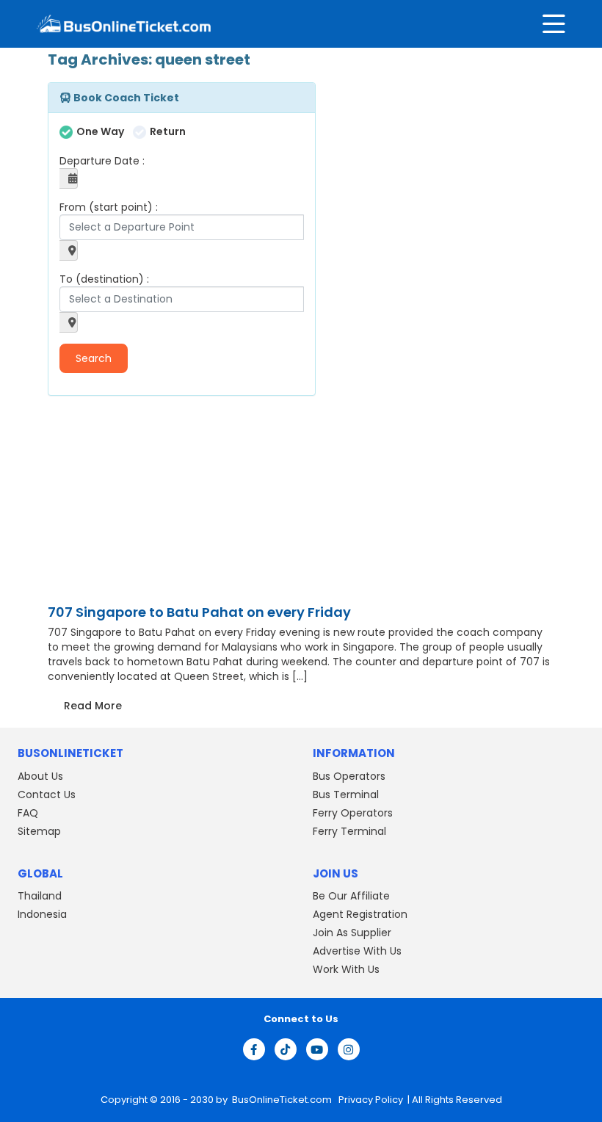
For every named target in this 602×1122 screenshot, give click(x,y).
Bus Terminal (346, 794)
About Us (40, 776)
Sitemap (39, 831)
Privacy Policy (369, 1100)
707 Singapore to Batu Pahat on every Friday (199, 612)
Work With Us (346, 969)
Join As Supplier (352, 932)
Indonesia (42, 914)
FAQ (28, 813)
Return (168, 131)
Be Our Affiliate (351, 895)
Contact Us (47, 794)
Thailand (40, 895)
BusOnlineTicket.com (283, 1100)
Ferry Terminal (349, 831)
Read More (93, 705)
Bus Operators (349, 776)
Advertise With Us (357, 951)
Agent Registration (360, 914)
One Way (100, 131)
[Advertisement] (139, 502)
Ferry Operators (353, 813)
